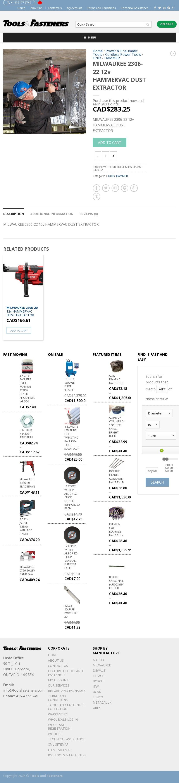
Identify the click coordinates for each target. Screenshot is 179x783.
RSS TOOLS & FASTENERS (67, 755)
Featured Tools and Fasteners (65, 673)
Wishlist (55, 734)
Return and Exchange (66, 691)
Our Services (58, 685)
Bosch (98, 681)
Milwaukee (102, 665)
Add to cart (109, 142)
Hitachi (99, 676)
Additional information (51, 214)
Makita (99, 660)
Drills (97, 58)
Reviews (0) (89, 214)
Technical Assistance (134, 8)
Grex (96, 708)
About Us (37, 8)
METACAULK (102, 702)
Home (21, 8)
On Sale (166, 24)
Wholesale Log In (63, 719)
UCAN (97, 692)
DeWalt (99, 670)
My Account (74, 8)
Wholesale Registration (59, 727)
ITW (96, 686)
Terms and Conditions (101, 8)
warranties (58, 714)
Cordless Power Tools (123, 54)
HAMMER (112, 58)
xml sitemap (58, 744)
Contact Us (55, 8)
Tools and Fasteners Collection (66, 707)
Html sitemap (59, 750)
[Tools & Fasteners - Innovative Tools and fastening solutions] (36, 22)
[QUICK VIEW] (23, 279)
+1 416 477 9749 (20, 2)
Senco (98, 697)
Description (13, 214)
